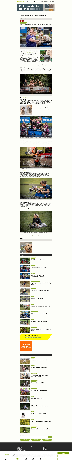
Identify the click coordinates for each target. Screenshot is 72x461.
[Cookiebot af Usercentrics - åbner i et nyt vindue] (7, 459)
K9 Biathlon (33, 265)
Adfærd (32, 365)
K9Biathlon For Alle (30, 52)
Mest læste (47, 439)
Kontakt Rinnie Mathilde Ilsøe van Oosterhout (33, 337)
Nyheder (27, 1)
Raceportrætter (46, 1)
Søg (50, 436)
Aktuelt (32, 296)
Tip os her (44, 447)
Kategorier (25, 439)
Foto (30, 1)
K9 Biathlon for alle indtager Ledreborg (28, 170)
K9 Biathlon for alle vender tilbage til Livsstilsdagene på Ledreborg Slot (33, 235)
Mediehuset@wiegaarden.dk (21, 450)
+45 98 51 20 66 (19, 449)
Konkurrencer (33, 288)
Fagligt (32, 411)
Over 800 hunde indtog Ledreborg (28, 97)
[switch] (26, 458)
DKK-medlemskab (40, 1)
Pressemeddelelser (34, 327)
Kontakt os (44, 448)
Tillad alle (63, 453)
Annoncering (45, 449)
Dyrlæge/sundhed (34, 373)
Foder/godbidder (34, 388)
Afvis (63, 458)
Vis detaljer (44, 458)
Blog (50, 1)
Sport (32, 304)
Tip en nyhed (34, 1)
